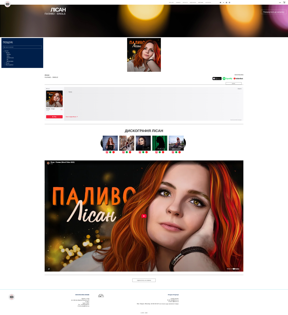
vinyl (8, 56)
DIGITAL (9, 54)
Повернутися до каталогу (273, 12)
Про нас (171, 2)
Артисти (185, 2)
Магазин (200, 2)
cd (7, 59)
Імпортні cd (10, 58)
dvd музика (10, 61)
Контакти (208, 2)
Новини (178, 2)
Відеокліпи (193, 2)
